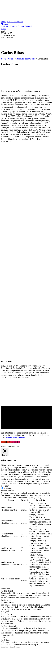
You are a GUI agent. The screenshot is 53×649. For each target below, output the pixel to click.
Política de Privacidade (15, 437)
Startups (21, 26)
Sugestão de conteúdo (14, 198)
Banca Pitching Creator (25, 59)
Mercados (7, 185)
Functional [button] (5, 588)
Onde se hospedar (11, 210)
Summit (5, 173)
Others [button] (3, 637)
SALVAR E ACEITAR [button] (10, 647)
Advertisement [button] (7, 623)
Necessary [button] (5, 486)
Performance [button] (6, 600)
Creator (11, 59)
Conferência (18, 22)
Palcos (3, 28)
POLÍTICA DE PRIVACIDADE (14, 216)
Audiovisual (6, 26)
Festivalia (7, 192)
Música (14, 26)
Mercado (4, 24)
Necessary (8, 488)
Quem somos (8, 167)
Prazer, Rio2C (7, 22)
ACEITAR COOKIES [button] (10, 442)
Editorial (28, 26)
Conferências (9, 179)
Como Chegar (9, 204)
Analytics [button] (5, 612)
